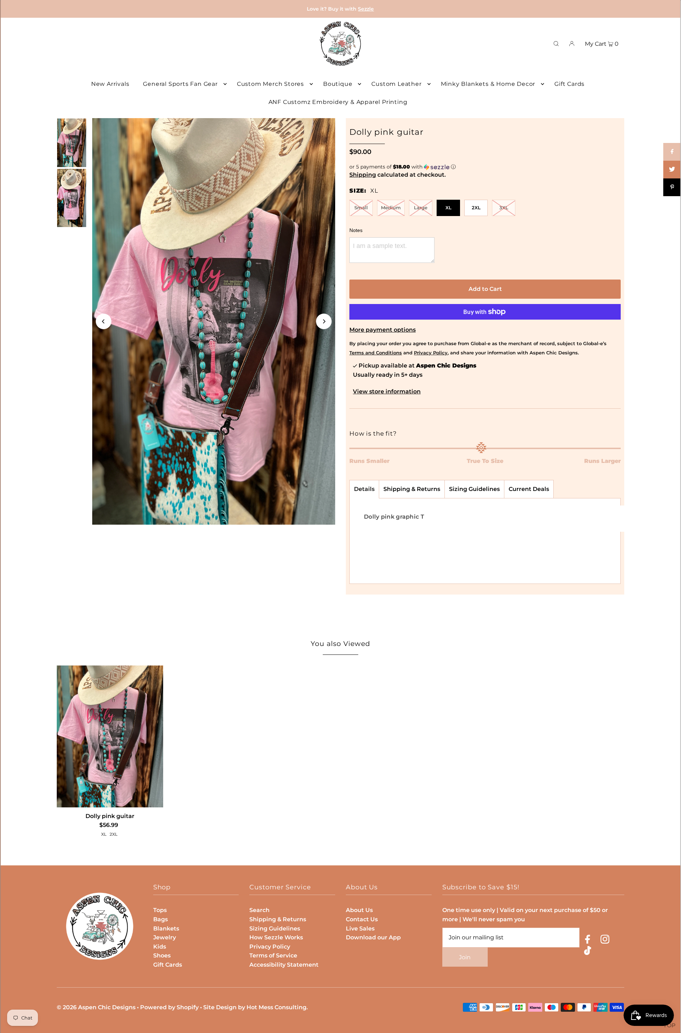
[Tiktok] (587, 952)
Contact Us (362, 919)
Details (364, 489)
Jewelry (164, 937)
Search (259, 910)
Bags (160, 919)
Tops (160, 910)
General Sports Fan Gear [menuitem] (180, 84)
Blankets (166, 928)
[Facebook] (587, 940)
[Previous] (103, 321)
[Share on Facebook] (672, 152)
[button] (485, 167)
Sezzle (366, 9)
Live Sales (360, 928)
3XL (503, 207)
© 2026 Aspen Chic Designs (96, 1007)
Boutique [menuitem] (337, 84)
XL (448, 207)
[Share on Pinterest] (672, 187)
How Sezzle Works (276, 937)
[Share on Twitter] (672, 169)
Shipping (362, 174)
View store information (387, 391)
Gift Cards (167, 964)
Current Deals (529, 489)
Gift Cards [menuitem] (569, 84)
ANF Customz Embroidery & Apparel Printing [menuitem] (338, 102)
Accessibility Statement (284, 964)
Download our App (373, 937)
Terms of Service (273, 955)
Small (361, 207)
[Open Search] (556, 43)
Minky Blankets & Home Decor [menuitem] (488, 84)
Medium (391, 207)
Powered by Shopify (169, 1007)
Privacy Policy (269, 946)
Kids (159, 946)
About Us (359, 910)
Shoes (162, 955)
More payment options (382, 329)
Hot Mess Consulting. (277, 1007)
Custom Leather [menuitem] (396, 84)
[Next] (324, 321)
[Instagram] (604, 940)
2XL (476, 207)
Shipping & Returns (411, 489)
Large (420, 207)
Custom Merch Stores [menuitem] (270, 84)
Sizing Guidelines (474, 489)
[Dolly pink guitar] (110, 736)
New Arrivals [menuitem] (110, 84)
